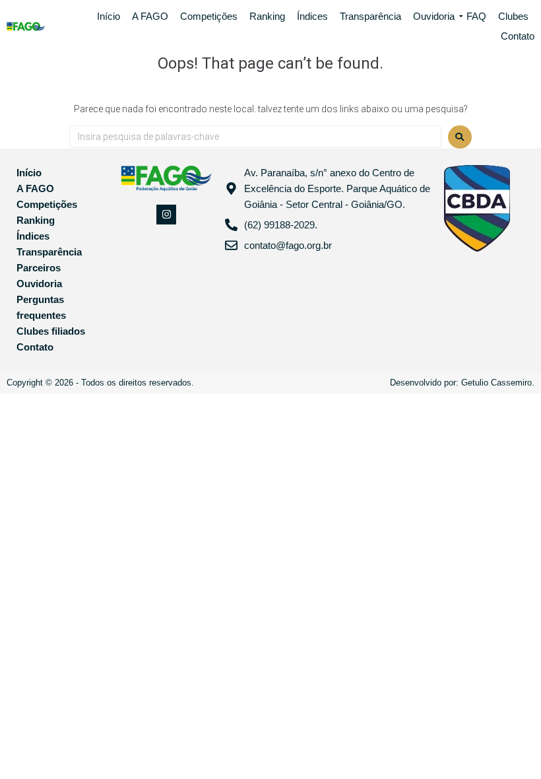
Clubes (513, 16)
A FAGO (150, 16)
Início (108, 16)
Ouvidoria (434, 16)
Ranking (267, 16)
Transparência (370, 16)
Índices (312, 16)
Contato (517, 36)
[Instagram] (166, 214)
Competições (209, 16)
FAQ (476, 16)
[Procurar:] (255, 136)
